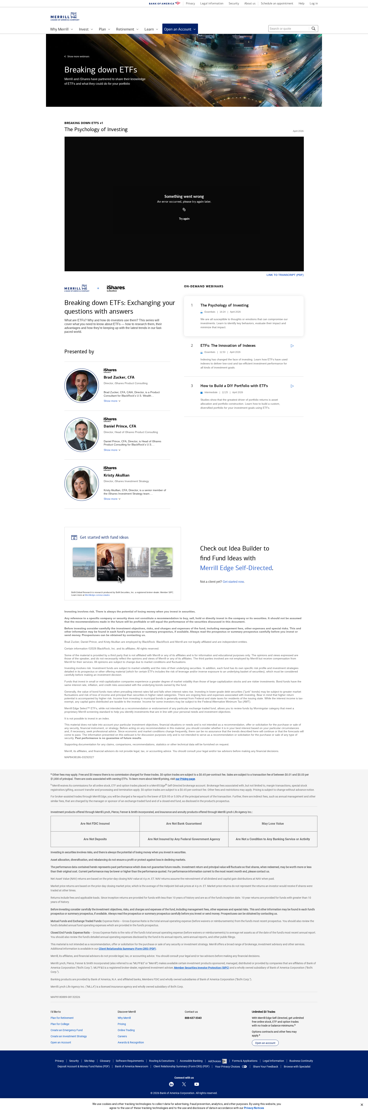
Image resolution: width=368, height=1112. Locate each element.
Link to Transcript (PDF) (285, 275)
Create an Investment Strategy (69, 1036)
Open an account (265, 1043)
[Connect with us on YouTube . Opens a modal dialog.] (196, 1084)
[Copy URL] (184, 210)
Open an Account (61, 1042)
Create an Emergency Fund (67, 1030)
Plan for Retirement (62, 1017)
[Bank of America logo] (164, 3)
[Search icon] (314, 28)
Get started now (233, 581)
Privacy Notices (254, 1108)
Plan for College (60, 1024)
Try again (184, 219)
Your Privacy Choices (227, 1066)
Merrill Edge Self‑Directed (236, 568)
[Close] (362, 1104)
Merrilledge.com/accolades (97, 595)
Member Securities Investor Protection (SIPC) (201, 967)
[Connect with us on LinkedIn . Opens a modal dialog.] (171, 1084)
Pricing (122, 1024)
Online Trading (126, 1030)
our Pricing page (185, 778)
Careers (122, 1036)
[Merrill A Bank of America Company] (65, 16)
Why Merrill (124, 1017)
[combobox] (293, 28)
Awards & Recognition (131, 1042)
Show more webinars (78, 56)
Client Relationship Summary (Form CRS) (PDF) (127, 948)
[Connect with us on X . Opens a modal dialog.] (184, 1084)
